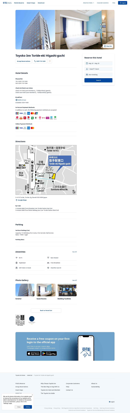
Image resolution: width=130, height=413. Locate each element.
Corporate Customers (103, 3)
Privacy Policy (57, 408)
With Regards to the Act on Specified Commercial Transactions (77, 408)
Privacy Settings (48, 408)
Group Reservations (23, 61)
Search (98, 80)
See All (74, 252)
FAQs (113, 3)
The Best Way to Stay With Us (50, 387)
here (48, 346)
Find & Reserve (19, 3)
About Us (94, 383)
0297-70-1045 (40, 61)
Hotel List (41, 3)
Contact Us (69, 390)
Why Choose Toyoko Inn (48, 383)
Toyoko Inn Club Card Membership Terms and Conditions (101, 410)
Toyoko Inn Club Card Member (50, 390)
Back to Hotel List (46, 310)
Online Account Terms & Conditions (77, 410)
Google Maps (22, 200)
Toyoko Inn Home (20, 375)
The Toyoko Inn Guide (48, 393)
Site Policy (95, 408)
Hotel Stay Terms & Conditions (107, 408)
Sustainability (95, 387)
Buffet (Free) (22, 100)
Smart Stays (31, 3)
